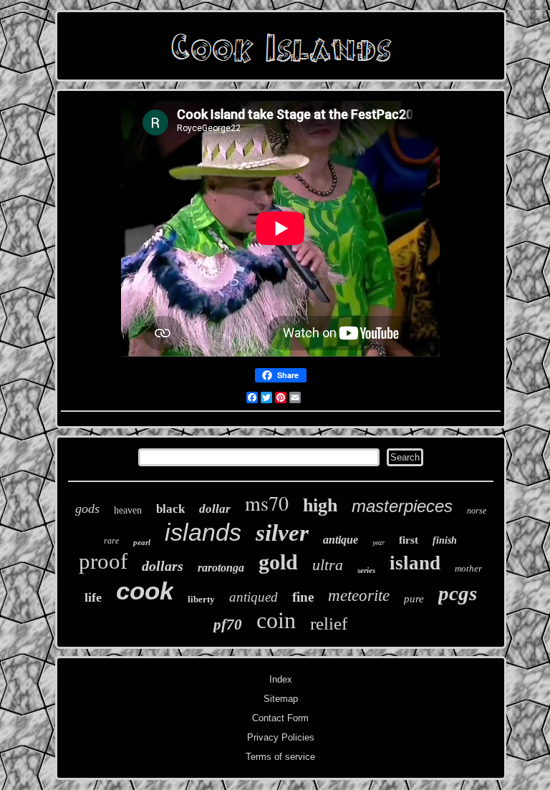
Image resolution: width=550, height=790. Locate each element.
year (378, 542)
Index (280, 679)
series (366, 570)
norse (476, 511)
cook (144, 590)
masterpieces (402, 506)
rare (111, 541)
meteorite (359, 595)
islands (203, 532)
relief (328, 623)
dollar (215, 509)
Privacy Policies (280, 737)
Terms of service (280, 756)
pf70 (227, 624)
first (408, 540)
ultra (327, 565)
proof (103, 561)
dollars (162, 566)
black (170, 509)
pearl (141, 542)
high (320, 505)
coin (276, 620)
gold (278, 562)
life (93, 597)
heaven (128, 510)
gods (87, 508)
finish (445, 540)
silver (282, 533)
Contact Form (280, 718)
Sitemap (281, 698)
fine (303, 596)
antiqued (253, 596)
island (415, 563)
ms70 (267, 502)
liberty (201, 599)
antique (340, 540)
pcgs (457, 593)
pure (414, 598)
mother (468, 568)
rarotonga (221, 568)
